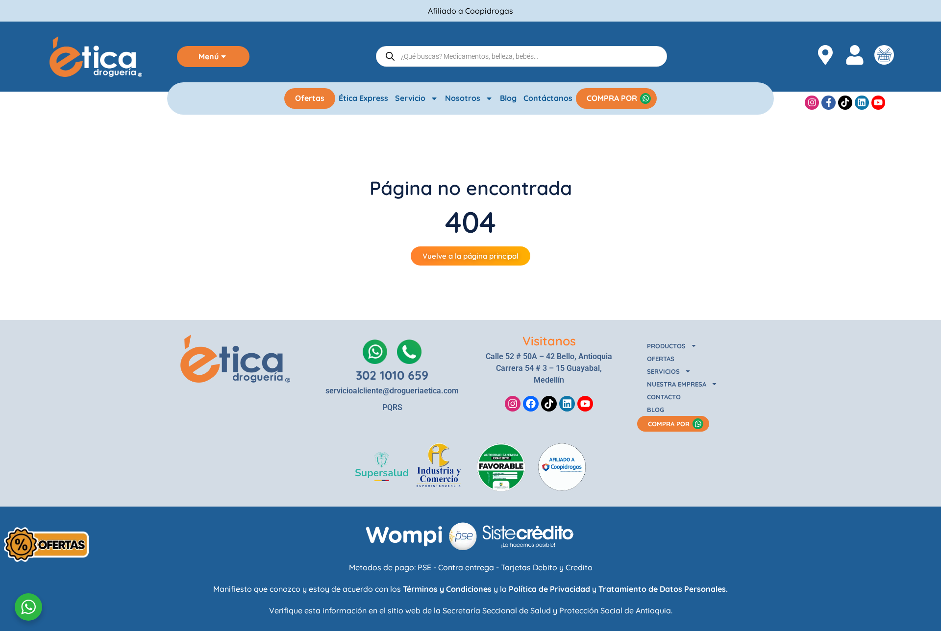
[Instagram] (812, 103)
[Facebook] (531, 404)
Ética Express (363, 98)
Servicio (410, 98)
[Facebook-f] (828, 103)
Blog (508, 98)
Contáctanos (547, 98)
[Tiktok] (845, 103)
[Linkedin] (862, 103)
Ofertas (309, 98)
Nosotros (462, 98)
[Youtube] (878, 103)
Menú (208, 56)
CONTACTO (664, 397)
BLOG (655, 409)
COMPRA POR (612, 98)
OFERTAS (660, 359)
